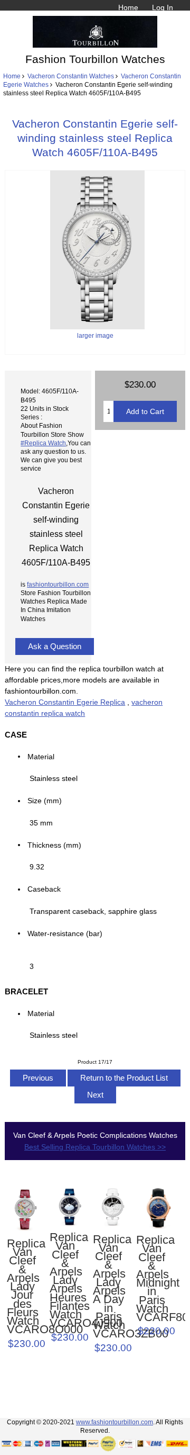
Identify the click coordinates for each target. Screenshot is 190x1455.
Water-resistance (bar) (68, 933)
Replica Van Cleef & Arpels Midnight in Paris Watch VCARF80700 (151, 1279)
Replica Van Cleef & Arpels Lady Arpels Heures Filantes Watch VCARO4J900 (65, 1280)
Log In (162, 7)
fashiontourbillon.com (58, 584)
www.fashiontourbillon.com (114, 1421)
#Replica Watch (43, 442)
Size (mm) (44, 800)
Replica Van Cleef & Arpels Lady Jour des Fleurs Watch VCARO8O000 (22, 1287)
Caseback (44, 889)
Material (40, 756)
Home (128, 7)
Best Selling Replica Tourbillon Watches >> (95, 1147)
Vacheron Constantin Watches (70, 76)
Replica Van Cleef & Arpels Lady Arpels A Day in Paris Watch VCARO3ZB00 (108, 1287)
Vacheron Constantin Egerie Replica (65, 702)
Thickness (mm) (54, 844)
